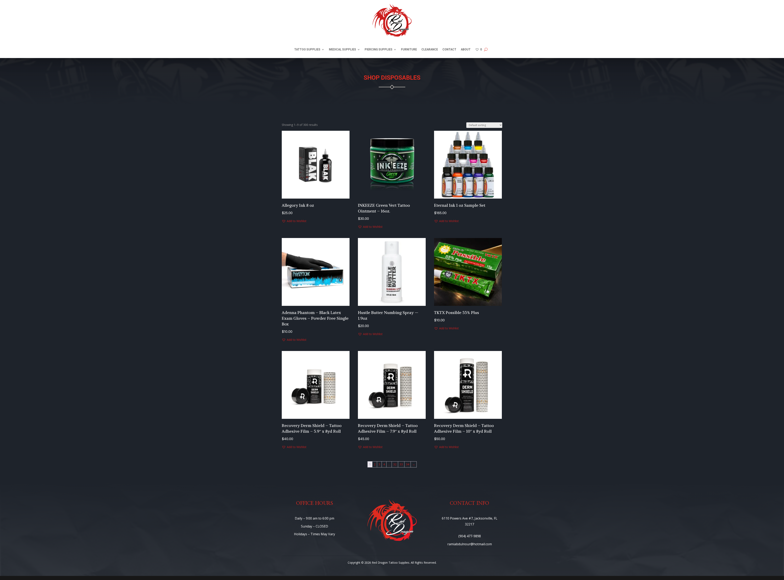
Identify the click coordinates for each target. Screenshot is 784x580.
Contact (449, 49)
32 (394, 464)
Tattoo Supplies (307, 49)
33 (401, 464)
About (466, 49)
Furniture (409, 49)
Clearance (429, 49)
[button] (294, 221)
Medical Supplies (342, 49)
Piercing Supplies (378, 49)
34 (407, 464)
